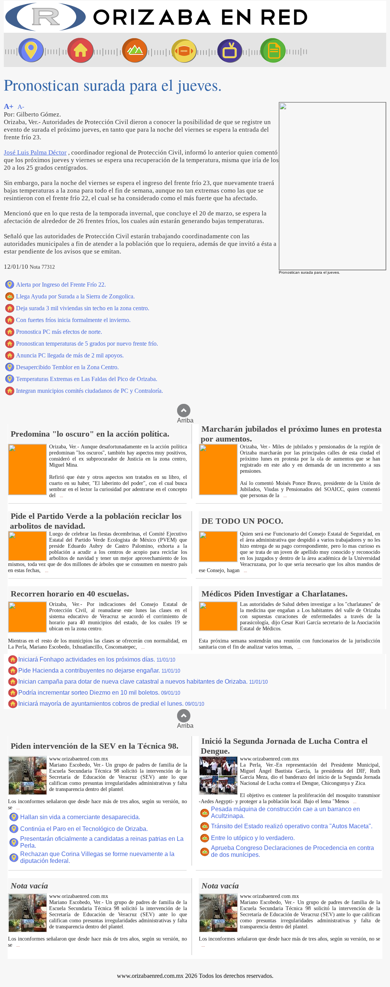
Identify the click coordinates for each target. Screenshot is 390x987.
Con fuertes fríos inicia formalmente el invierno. (73, 320)
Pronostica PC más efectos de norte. (59, 331)
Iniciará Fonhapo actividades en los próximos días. (96, 659)
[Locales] (78, 50)
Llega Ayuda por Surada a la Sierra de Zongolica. (75, 296)
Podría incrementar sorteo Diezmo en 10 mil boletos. (99, 692)
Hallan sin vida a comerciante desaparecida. (80, 817)
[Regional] (127, 50)
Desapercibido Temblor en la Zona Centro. (67, 367)
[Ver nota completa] (27, 493)
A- (21, 106)
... (61, 496)
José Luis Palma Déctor (35, 152)
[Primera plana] (28, 50)
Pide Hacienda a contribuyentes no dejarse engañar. (99, 670)
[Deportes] (177, 50)
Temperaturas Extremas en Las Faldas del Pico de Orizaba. (86, 379)
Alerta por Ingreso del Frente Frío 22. (61, 284)
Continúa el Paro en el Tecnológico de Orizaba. (84, 829)
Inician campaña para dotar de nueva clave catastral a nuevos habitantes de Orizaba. (143, 681)
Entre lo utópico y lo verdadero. (253, 838)
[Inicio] (156, 30)
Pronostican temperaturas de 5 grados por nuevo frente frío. (87, 343)
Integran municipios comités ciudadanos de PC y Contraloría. (89, 390)
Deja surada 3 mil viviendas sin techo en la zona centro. (82, 308)
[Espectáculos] (226, 50)
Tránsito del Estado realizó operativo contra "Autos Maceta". (291, 826)
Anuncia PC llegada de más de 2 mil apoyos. (70, 355)
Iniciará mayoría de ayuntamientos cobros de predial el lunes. (111, 703)
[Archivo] (279, 50)
